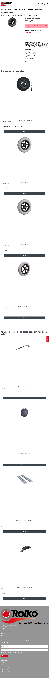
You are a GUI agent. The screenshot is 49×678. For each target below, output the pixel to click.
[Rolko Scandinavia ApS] (8, 4)
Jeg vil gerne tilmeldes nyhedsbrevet (15, 652)
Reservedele (22, 9)
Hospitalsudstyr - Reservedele (34, 9)
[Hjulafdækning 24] (24, 561)
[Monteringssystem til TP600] (24, 361)
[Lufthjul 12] (24, 282)
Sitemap (3, 633)
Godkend (4, 655)
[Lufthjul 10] (24, 158)
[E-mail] (24, 649)
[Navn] (24, 646)
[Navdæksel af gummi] (24, 427)
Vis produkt (24, 131)
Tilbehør (15, 9)
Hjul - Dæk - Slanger (6, 9)
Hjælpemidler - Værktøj (7, 12)
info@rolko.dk (6, 630)
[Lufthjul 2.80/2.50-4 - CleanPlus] (24, 96)
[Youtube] (1, 635)
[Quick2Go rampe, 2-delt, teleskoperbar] (24, 494)
